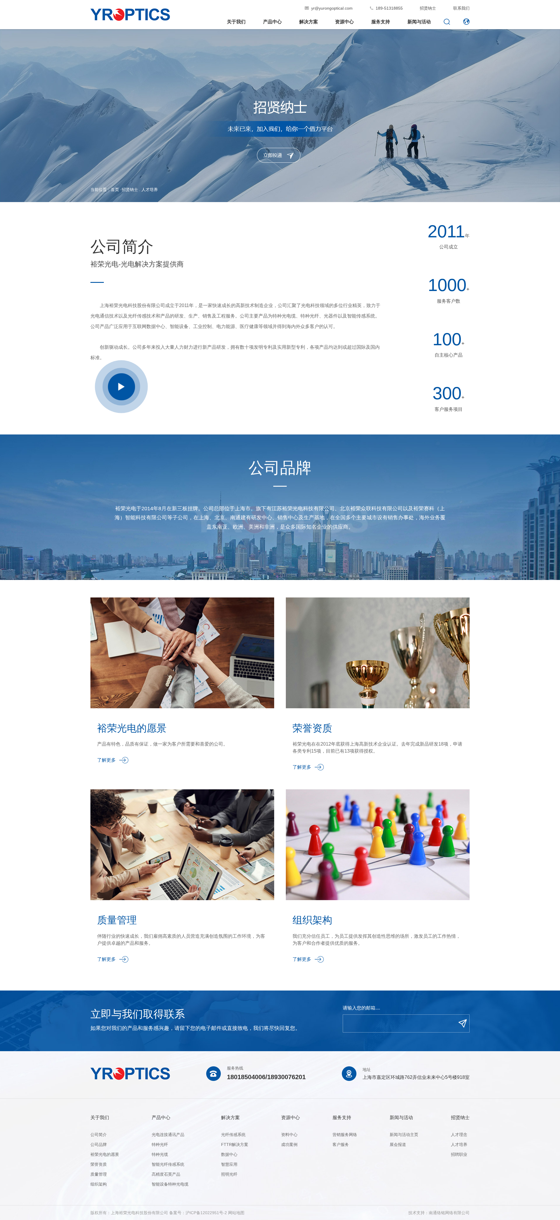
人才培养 (149, 189)
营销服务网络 (344, 1134)
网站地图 (236, 1212)
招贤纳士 (428, 8)
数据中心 (229, 1154)
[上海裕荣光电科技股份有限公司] (130, 18)
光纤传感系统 (233, 1134)
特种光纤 (160, 1144)
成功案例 (289, 1144)
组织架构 (98, 1184)
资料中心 (289, 1134)
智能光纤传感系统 (168, 1164)
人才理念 (459, 1134)
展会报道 (398, 1144)
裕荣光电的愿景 (104, 1154)
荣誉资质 (98, 1164)
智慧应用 (229, 1164)
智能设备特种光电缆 (170, 1184)
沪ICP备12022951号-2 (206, 1212)
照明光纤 (229, 1174)
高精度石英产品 (166, 1174)
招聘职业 (459, 1154)
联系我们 (461, 8)
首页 (115, 189)
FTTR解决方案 (234, 1144)
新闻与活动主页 (404, 1134)
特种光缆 (160, 1154)
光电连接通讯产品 (168, 1134)
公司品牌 (98, 1144)
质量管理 (98, 1174)
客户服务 (340, 1144)
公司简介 (98, 1134)
